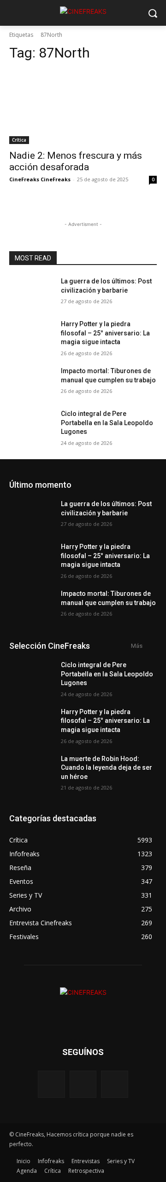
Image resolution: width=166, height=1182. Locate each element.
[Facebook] (51, 1084)
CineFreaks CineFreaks (40, 179)
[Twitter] (114, 1084)
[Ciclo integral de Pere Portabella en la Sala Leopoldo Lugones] (31, 424)
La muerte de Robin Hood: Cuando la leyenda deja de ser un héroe (106, 767)
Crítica (19, 140)
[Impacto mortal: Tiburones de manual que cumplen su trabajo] (31, 382)
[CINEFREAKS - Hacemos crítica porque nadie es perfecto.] (83, 11)
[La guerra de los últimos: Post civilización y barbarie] (31, 292)
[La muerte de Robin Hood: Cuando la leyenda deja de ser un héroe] (31, 770)
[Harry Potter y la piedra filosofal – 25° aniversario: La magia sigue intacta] (31, 335)
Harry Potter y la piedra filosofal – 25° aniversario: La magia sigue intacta (105, 333)
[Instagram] (83, 1084)
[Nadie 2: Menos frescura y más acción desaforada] (83, 107)
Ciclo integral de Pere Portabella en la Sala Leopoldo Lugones (107, 422)
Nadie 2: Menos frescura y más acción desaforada (75, 161)
